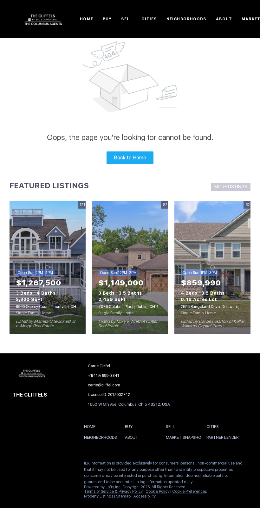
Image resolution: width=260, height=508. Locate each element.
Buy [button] (107, 19)
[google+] (55, 465)
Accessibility (144, 496)
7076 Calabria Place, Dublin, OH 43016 (132, 306)
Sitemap (123, 496)
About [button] (224, 19)
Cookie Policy (157, 491)
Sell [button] (126, 19)
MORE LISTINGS (230, 186)
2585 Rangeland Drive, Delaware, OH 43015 (219, 306)
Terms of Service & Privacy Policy (113, 491)
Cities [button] (149, 19)
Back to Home (130, 158)
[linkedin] (30, 465)
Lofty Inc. (113, 487)
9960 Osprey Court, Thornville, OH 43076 (52, 306)
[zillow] (43, 465)
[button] (91, 427)
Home (86, 19)
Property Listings (98, 496)
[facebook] (17, 465)
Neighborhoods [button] (186, 19)
